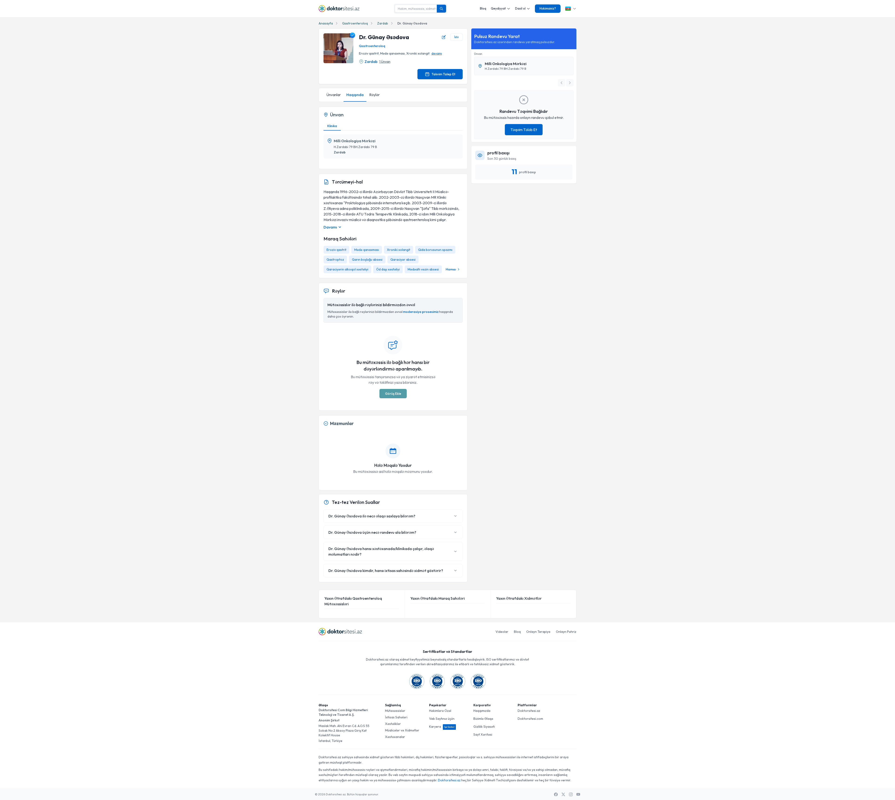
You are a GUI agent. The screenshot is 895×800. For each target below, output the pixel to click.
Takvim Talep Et (443, 74)
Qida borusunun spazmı (435, 250)
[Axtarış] (441, 9)
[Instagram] (571, 794)
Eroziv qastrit (336, 250)
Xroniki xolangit (398, 250)
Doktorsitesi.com (530, 719)
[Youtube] (578, 794)
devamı (436, 53)
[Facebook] (556, 794)
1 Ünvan (384, 61)
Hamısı (451, 269)
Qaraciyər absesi (403, 259)
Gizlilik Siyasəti (484, 726)
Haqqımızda (481, 711)
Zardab (382, 23)
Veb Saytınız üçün (441, 719)
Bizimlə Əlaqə (483, 719)
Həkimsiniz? (548, 8)
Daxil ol (520, 8)
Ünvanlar (333, 94)
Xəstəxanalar (395, 737)
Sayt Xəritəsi (482, 734)
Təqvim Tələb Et (523, 129)
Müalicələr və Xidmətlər (402, 730)
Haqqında (355, 94)
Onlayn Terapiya (538, 632)
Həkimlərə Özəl (440, 711)
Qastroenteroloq (355, 23)
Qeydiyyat (498, 8)
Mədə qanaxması (366, 250)
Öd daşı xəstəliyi (388, 269)
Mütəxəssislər (395, 711)
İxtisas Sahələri (396, 717)
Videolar (502, 632)
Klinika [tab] (332, 126)
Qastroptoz (335, 259)
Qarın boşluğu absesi (367, 259)
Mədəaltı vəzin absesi (423, 269)
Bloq (483, 8)
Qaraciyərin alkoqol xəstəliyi (347, 269)
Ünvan (478, 53)
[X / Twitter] (563, 794)
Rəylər (374, 94)
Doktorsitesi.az (529, 711)
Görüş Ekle (393, 393)
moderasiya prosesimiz (421, 312)
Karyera (441, 726)
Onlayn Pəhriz (566, 632)
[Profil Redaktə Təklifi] (443, 37)
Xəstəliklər (393, 724)
